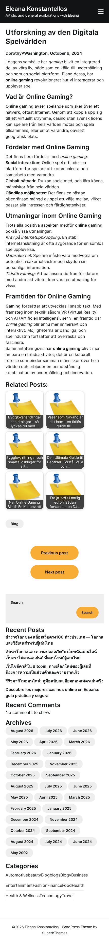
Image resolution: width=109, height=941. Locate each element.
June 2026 (82, 730)
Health (78, 885)
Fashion (40, 885)
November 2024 (64, 819)
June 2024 (82, 841)
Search (17, 602)
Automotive (17, 874)
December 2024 (24, 819)
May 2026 (19, 742)
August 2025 (22, 786)
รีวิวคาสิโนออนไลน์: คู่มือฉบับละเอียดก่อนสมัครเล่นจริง (54, 680)
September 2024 (60, 830)
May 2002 (19, 853)
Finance (54, 885)
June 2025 (82, 786)
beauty (34, 874)
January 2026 (59, 753)
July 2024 (53, 841)
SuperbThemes (54, 933)
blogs (55, 874)
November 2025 (64, 764)
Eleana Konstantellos (36, 8)
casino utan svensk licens (77, 118)
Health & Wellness (23, 895)
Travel (68, 895)
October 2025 (23, 775)
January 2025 (59, 808)
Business (79, 874)
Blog (15, 524)
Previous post (54, 552)
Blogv (65, 874)
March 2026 (79, 742)
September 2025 (60, 775)
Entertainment (19, 885)
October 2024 (23, 830)
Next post (54, 571)
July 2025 (53, 786)
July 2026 (53, 730)
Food (67, 885)
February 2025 (23, 808)
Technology (51, 895)
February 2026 (23, 753)
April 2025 (48, 797)
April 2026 (48, 742)
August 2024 (22, 841)
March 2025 (79, 797)
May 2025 (19, 797)
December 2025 (24, 764)
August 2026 (22, 730)
